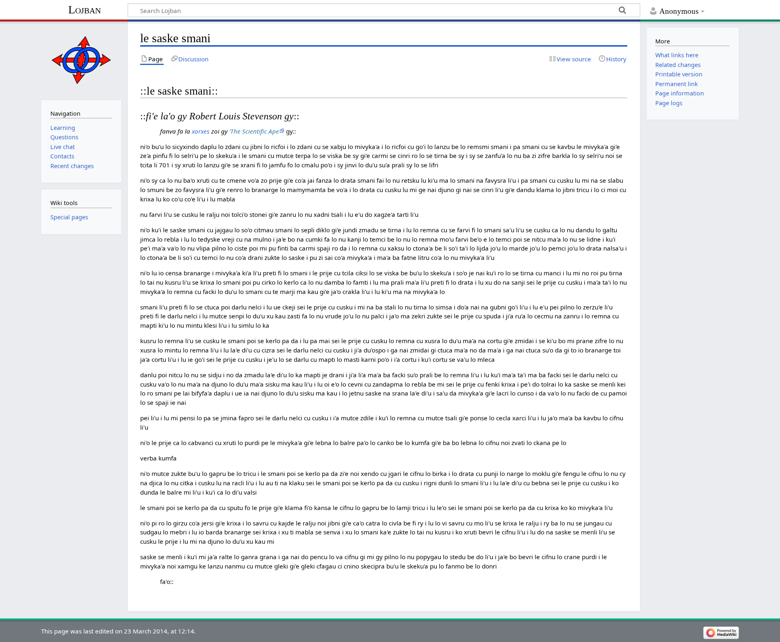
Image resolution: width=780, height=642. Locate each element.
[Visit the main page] (81, 60)
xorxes (201, 131)
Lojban (84, 9)
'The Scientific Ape (254, 131)
